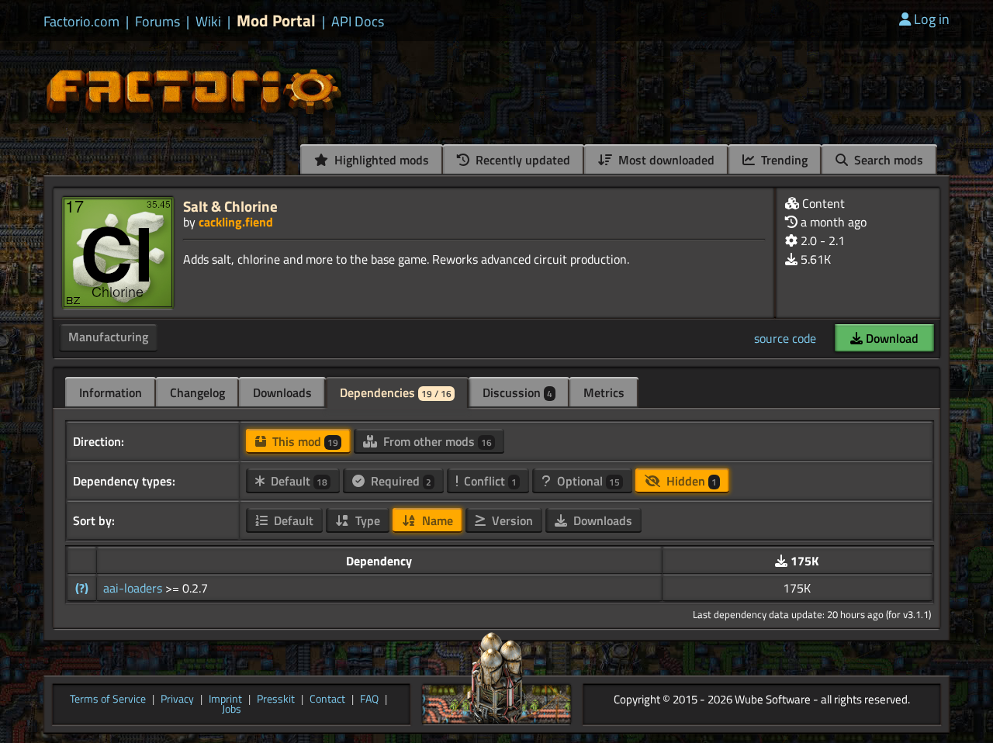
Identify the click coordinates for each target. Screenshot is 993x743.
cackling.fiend (236, 222)
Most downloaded (664, 159)
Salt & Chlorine (230, 206)
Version (511, 520)
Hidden (690, 481)
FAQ (369, 699)
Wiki (208, 22)
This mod (303, 441)
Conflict (489, 481)
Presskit (276, 699)
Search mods (887, 159)
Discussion (517, 392)
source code (785, 338)
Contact (327, 699)
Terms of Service (108, 699)
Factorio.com (81, 22)
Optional (587, 481)
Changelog (197, 392)
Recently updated (521, 159)
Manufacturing (108, 336)
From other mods (436, 441)
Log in (932, 19)
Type (366, 520)
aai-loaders (134, 588)
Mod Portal (276, 20)
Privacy (177, 699)
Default (297, 481)
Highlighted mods (380, 159)
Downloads (282, 392)
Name (436, 520)
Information (110, 392)
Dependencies (396, 392)
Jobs (231, 709)
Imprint (225, 699)
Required (399, 481)
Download (891, 338)
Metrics (604, 392)
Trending (783, 159)
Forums (157, 22)
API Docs (357, 22)
